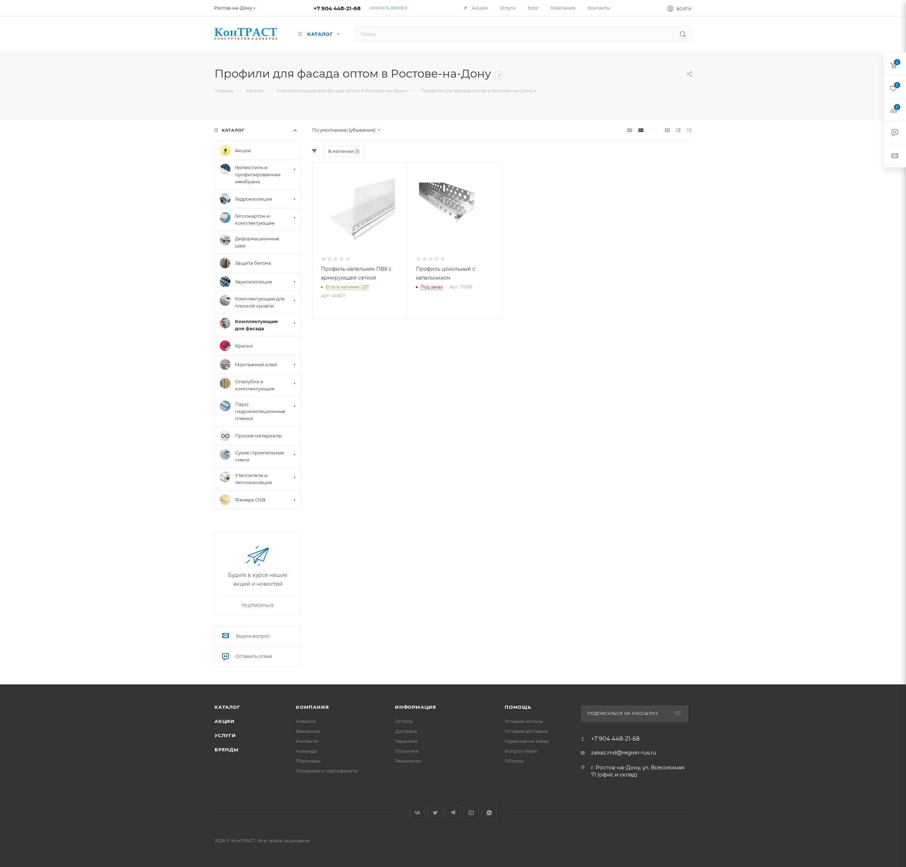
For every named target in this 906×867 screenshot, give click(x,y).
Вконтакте (417, 812)
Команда (306, 751)
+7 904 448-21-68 (337, 8)
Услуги (225, 735)
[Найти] (683, 34)
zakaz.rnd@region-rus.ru (623, 752)
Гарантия (406, 741)
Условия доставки (526, 731)
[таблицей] (689, 130)
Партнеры (308, 761)
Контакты (307, 741)
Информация (415, 707)
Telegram (453, 812)
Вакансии (308, 731)
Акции (224, 721)
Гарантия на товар (527, 741)
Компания (312, 707)
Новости (306, 721)
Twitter (435, 812)
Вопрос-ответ (521, 751)
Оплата (404, 721)
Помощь (518, 707)
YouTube (471, 812)
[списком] (678, 130)
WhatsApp (489, 812)
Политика (407, 751)
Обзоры (514, 761)
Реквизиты (408, 761)
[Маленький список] (630, 130)
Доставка (406, 731)
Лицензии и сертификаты (327, 771)
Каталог (227, 707)
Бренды (226, 749)
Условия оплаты (524, 721)
